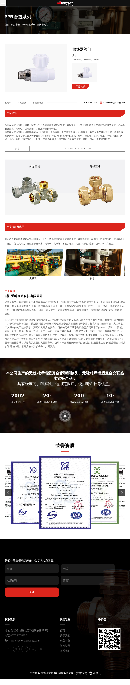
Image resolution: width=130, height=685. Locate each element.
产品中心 (15, 24)
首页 (7, 24)
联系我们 (65, 650)
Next (121, 492)
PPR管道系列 (28, 24)
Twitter (8, 103)
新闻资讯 (65, 645)
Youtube (22, 103)
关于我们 (65, 635)
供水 (92, 278)
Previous (8, 492)
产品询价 (80, 86)
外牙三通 (34, 166)
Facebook (38, 103)
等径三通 (95, 166)
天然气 (32, 278)
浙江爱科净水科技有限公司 (58, 673)
